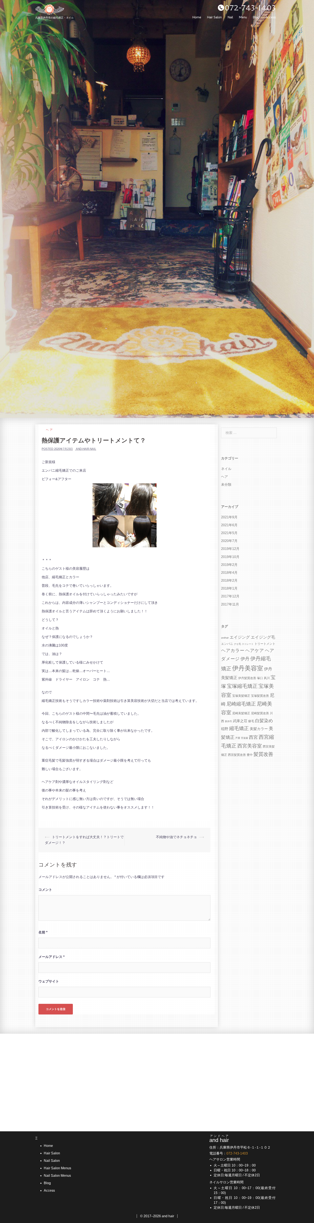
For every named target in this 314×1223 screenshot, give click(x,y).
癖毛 (251, 721)
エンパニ (227, 643)
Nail (230, 17)
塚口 (260, 678)
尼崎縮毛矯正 (241, 704)
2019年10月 (230, 557)
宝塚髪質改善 (260, 695)
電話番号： (228, 1153)
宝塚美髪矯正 (241, 695)
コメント (45, 889)
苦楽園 (244, 738)
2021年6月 (229, 525)
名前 (42, 932)
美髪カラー (259, 729)
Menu (243, 17)
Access (271, 17)
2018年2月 (229, 580)
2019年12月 (230, 549)
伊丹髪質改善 (247, 678)
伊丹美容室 (247, 668)
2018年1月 (229, 588)
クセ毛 (237, 644)
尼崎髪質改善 (260, 713)
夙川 (267, 678)
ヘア (50, 429)
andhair (225, 637)
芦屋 (237, 738)
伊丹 (245, 658)
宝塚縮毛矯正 (242, 686)
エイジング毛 (263, 637)
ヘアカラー (232, 650)
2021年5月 (229, 533)
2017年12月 (230, 596)
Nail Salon (52, 1160)
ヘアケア (254, 650)
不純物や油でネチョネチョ (176, 837)
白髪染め (264, 720)
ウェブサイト (48, 981)
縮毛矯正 (239, 728)
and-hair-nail (86, 449)
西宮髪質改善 (237, 754)
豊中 (250, 754)
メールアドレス (51, 957)
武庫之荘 (240, 721)
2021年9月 (229, 517)
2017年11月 (230, 604)
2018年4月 (229, 572)
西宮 (253, 737)
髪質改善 (263, 754)
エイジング (240, 637)
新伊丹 (228, 721)
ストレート (248, 644)
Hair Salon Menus (57, 1168)
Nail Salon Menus (57, 1175)
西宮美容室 (249, 746)
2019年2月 (229, 565)
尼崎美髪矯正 (241, 713)
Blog (256, 17)
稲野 (224, 729)
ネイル (226, 469)
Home (196, 17)
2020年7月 (229, 541)
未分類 (226, 484)
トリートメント (264, 643)
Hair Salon (214, 17)
